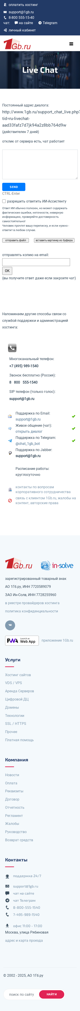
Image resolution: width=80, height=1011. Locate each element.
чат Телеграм (24, 900)
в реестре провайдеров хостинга (32, 603)
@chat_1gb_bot (28, 444)
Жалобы (12, 824)
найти (52, 994)
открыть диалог (29, 431)
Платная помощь (19, 740)
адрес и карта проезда (24, 940)
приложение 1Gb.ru (57, 640)
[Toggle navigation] (71, 44)
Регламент (14, 816)
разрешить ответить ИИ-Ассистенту (36, 201)
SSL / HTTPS (15, 724)
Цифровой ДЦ (17, 699)
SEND (14, 187)
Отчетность (14, 807)
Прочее (11, 732)
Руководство (16, 832)
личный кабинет (22, 30)
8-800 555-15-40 (21, 17)
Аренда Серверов (19, 691)
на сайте (26, 23)
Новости (12, 775)
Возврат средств (19, 840)
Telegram (50, 23)
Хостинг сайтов (18, 675)
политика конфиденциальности (31, 611)
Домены (12, 707)
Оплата (11, 783)
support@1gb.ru (21, 12)
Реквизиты (14, 791)
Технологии (14, 716)
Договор (12, 799)
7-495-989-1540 (26, 914)
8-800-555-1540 (26, 907)
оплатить (23, 5)
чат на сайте (23, 893)
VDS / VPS (13, 683)
